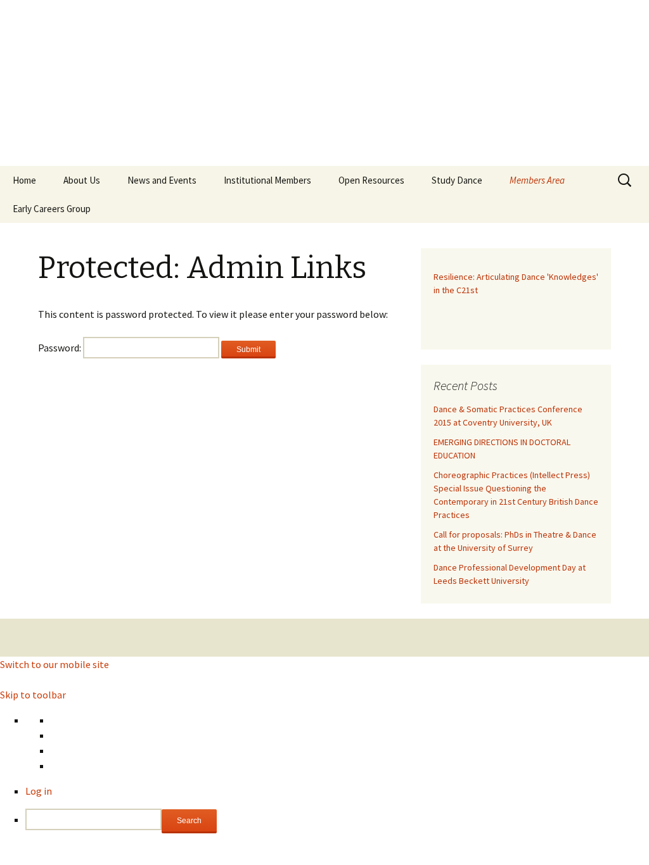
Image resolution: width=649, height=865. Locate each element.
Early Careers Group (52, 209)
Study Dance (457, 180)
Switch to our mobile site (54, 664)
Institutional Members (267, 180)
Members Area (537, 180)
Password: (60, 347)
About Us (81, 180)
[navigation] (324, 772)
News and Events (161, 180)
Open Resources (371, 180)
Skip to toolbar (33, 694)
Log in (38, 791)
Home (24, 180)
